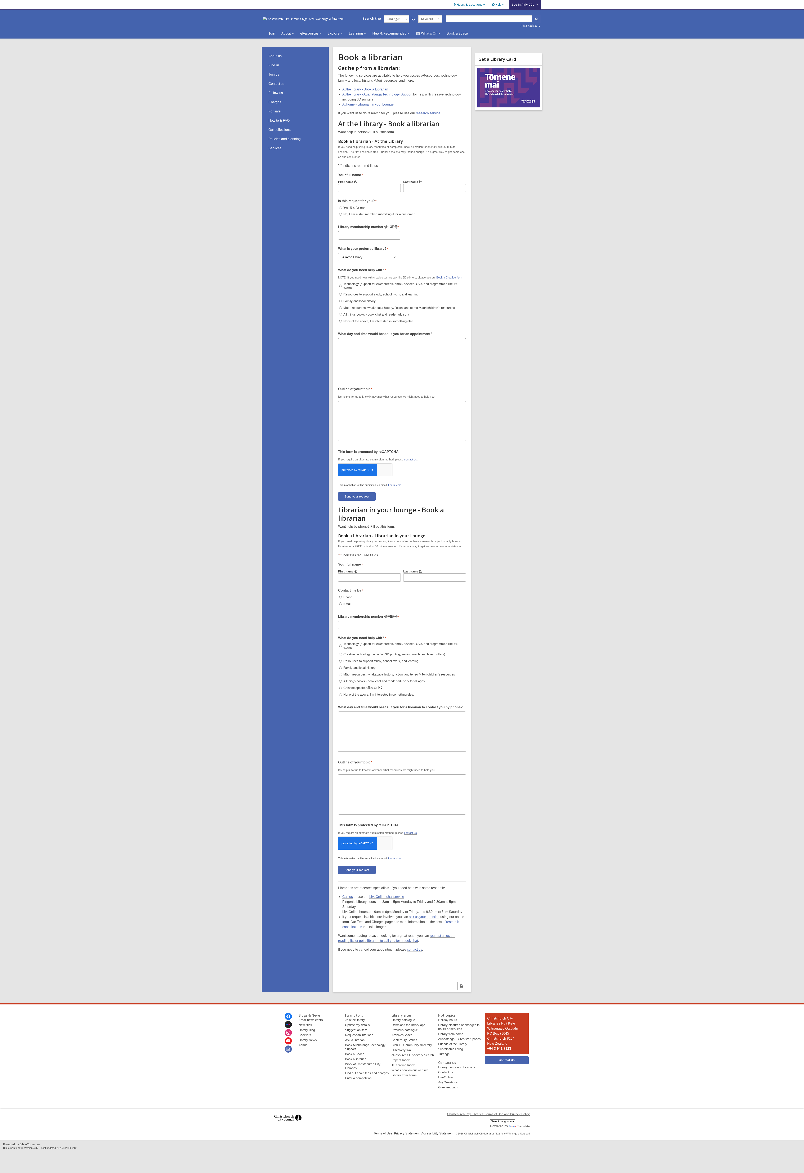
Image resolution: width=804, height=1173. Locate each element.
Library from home (404, 1075)
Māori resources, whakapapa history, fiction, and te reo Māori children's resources (399, 307)
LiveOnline (445, 1077)
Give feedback (448, 1087)
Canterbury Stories (404, 1040)
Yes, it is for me (354, 207)
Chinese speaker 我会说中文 (363, 688)
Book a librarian (355, 1059)
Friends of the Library (452, 1044)
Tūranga (444, 1054)
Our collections (279, 129)
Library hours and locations (456, 1067)
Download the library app (408, 1025)
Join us (273, 74)
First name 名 (347, 181)
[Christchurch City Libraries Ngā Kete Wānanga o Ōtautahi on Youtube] (288, 1040)
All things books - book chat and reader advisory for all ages (384, 681)
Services (274, 148)
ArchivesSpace (402, 1035)
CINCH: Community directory (412, 1045)
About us (275, 56)
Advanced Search (531, 25)
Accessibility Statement (437, 1133)
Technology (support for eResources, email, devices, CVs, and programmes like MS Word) (400, 286)
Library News (308, 1040)
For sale (274, 111)
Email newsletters (311, 1020)
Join (272, 33)
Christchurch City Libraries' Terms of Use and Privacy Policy (488, 1114)
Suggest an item (356, 1030)
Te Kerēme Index (403, 1065)
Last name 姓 (412, 181)
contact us (410, 459)
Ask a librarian (355, 1040)
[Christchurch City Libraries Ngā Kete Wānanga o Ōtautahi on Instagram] (288, 1032)
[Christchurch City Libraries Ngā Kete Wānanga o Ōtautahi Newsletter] (288, 1049)
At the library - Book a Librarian (365, 89)
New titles (305, 1025)
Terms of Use (383, 1133)
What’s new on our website (410, 1070)
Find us (274, 65)
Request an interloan (359, 1035)
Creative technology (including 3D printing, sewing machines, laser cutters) (394, 654)
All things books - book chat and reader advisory (376, 314)
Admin (303, 1045)
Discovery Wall (402, 1050)
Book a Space (457, 33)
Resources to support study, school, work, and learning (380, 294)
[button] (469, 4)
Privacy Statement (406, 1133)
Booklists (305, 1035)
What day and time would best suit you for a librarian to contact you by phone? (400, 707)
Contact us (276, 83)
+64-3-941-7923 (499, 1048)
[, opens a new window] (288, 1123)
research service (428, 113)
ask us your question (424, 917)
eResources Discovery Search (413, 1055)
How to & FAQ (279, 120)
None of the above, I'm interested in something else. (378, 321)
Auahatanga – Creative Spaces (459, 1039)
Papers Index (401, 1060)
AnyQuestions (448, 1082)
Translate (523, 1126)
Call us (347, 896)
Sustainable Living (450, 1049)
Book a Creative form (449, 277)
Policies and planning (284, 139)
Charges (274, 102)
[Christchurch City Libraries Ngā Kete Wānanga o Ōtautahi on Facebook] (288, 1016)
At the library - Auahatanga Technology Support (377, 94)
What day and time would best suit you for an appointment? (385, 334)
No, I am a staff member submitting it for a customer (379, 214)
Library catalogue (403, 1020)
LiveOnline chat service (386, 896)
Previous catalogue (405, 1030)
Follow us (275, 93)
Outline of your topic (355, 389)
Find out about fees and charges (367, 1073)
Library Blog (307, 1030)
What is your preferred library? (363, 248)
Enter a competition (358, 1078)
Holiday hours (447, 1020)
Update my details (357, 1025)
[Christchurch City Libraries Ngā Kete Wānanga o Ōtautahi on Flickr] (288, 1024)
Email (347, 604)
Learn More (394, 485)
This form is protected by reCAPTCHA (368, 452)
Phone (347, 597)
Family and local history (359, 301)
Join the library (355, 1020)
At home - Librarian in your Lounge (368, 104)
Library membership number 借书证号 (368, 227)
